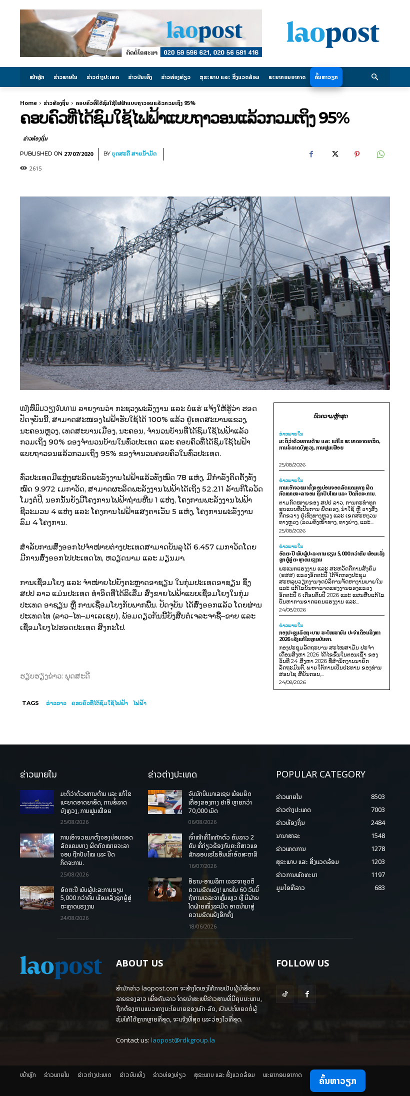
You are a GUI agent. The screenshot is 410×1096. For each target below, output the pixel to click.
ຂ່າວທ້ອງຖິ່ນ (56, 102)
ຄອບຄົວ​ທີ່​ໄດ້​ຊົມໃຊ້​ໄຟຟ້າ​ (100, 703)
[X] (334, 154)
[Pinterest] (357, 154)
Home (28, 102)
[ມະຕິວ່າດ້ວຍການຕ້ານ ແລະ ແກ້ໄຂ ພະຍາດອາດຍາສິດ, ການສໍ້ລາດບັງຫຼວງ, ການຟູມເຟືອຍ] (37, 802)
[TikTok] (285, 994)
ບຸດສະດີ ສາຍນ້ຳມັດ (134, 153)
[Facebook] (311, 154)
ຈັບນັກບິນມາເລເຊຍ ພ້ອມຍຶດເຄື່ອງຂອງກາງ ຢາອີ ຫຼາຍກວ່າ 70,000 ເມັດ (220, 802)
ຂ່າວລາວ (56, 703)
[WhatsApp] (380, 154)
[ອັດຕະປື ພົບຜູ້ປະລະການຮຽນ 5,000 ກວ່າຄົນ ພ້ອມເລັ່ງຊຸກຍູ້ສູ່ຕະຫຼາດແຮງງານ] (37, 898)
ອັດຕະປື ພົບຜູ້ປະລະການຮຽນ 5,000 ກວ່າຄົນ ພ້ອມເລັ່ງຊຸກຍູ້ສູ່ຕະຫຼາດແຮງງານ (331, 557)
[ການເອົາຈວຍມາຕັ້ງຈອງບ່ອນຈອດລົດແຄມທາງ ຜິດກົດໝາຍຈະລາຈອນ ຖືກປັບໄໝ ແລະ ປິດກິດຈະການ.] (37, 846)
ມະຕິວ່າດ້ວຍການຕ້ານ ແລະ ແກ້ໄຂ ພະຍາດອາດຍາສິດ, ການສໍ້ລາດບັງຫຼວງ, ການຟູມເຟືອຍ (329, 444)
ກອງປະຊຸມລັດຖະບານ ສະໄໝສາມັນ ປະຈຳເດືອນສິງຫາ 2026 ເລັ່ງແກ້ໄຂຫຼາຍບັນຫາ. (329, 635)
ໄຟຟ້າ (139, 703)
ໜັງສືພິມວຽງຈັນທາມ (48, 408)
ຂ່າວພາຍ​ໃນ (291, 434)
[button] (375, 77)
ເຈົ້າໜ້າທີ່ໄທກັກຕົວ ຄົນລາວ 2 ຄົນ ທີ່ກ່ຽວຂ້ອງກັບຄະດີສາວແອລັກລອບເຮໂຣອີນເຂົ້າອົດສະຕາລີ (223, 845)
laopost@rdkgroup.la (183, 1040)
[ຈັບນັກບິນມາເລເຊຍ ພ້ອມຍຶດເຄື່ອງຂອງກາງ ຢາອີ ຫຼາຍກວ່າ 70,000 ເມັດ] (165, 802)
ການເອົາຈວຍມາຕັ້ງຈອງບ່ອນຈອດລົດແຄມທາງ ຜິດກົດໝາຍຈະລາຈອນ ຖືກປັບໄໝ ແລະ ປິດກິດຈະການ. (327, 491)
